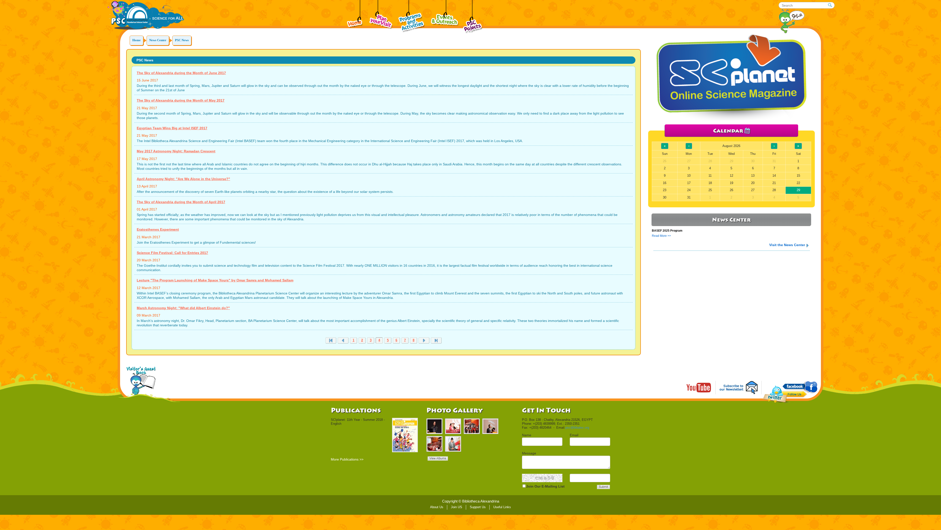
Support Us (478, 507)
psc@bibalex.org (577, 427)
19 (731, 183)
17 (689, 183)
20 (753, 183)
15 (798, 175)
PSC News (182, 40)
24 (689, 190)
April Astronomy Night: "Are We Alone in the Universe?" (183, 179)
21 (774, 183)
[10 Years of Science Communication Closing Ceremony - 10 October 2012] (453, 426)
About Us (436, 507)
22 (798, 183)
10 (689, 175)
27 (753, 190)
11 (710, 175)
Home (136, 40)
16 (664, 183)
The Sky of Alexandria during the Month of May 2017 (180, 100)
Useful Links (502, 507)
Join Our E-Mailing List (545, 486)
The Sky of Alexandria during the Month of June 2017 (181, 73)
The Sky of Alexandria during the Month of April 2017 (181, 202)
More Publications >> (347, 459)
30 (664, 197)
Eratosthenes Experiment (158, 229)
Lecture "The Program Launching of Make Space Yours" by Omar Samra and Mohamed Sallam (215, 280)
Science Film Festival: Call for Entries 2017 (172, 253)
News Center (157, 40)
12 (731, 175)
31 (689, 197)
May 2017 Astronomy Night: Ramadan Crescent (176, 151)
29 (798, 190)
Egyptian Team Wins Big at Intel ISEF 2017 (172, 128)
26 (731, 190)
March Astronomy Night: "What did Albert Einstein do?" (183, 308)
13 (753, 175)
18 (710, 183)
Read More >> (661, 236)
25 (710, 190)
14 (774, 175)
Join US (456, 507)
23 (664, 190)
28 (774, 190)
